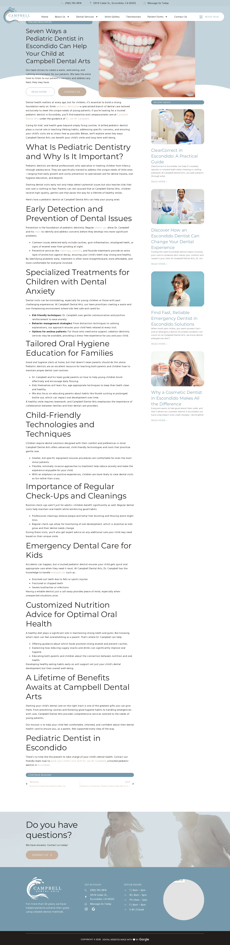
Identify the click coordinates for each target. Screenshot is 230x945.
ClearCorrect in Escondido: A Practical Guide (174, 156)
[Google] (93, 909)
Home (44, 16)
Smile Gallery (112, 16)
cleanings (65, 250)
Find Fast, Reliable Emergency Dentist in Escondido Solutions (174, 318)
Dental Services (85, 16)
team (38, 231)
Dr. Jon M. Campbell (77, 118)
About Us (60, 16)
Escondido (44, 765)
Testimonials (133, 16)
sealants (77, 250)
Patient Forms (156, 16)
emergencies (58, 572)
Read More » (159, 181)
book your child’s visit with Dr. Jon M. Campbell (78, 761)
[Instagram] (86, 909)
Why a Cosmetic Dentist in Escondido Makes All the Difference (176, 398)
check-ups (101, 227)
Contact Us (180, 16)
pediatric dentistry (67, 106)
